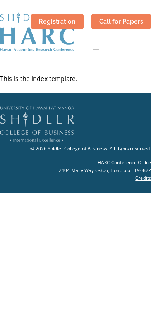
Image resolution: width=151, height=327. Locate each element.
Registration (57, 21)
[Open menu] (96, 47)
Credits (143, 178)
